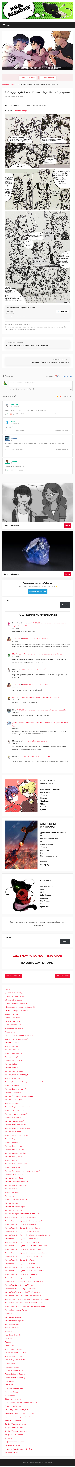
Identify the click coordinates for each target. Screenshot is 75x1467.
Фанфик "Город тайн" (13, 1420)
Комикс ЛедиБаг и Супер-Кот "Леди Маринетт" (23, 1296)
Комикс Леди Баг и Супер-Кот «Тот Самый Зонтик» (25, 1271)
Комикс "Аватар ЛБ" (12, 1043)
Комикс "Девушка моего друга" (17, 1075)
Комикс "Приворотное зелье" (16, 1164)
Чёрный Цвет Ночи (12, 1445)
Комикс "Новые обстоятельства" (17, 1128)
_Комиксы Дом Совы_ (13, 1000)
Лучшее (8, 1342)
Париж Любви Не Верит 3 (15, 1378)
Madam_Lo (15, 461)
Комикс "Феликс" (11, 1203)
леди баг (26, 327)
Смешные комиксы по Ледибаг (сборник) (21, 1403)
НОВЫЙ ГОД (10, 1363)
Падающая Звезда (12, 1367)
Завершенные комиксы (14, 1028)
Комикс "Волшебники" (13, 1060)
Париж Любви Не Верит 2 (15, 1374)
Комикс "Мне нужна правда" (16, 1114)
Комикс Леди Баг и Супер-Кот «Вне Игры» (21, 1239)
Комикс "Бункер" (11, 1057)
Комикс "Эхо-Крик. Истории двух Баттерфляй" (23, 1214)
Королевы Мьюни (12, 1328)
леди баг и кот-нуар (37, 327)
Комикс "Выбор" (11, 1064)
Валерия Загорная (22, 111)
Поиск (64, 941)
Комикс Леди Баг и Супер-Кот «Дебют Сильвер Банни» (26, 1246)
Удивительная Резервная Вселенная (19, 1413)
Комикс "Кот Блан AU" (13, 1103)
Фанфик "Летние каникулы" (15, 1424)
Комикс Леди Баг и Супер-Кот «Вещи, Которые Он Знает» (27, 1235)
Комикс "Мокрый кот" (13, 1117)
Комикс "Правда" (11, 1160)
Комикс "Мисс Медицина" (15, 1110)
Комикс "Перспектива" (13, 1146)
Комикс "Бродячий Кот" (14, 1053)
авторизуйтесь (67, 376)
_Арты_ (8, 989)
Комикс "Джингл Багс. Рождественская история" (24, 1082)
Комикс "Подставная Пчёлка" (16, 1153)
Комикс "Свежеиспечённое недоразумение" (22, 1171)
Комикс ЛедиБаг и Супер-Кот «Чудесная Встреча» (25, 1306)
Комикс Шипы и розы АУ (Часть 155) (36, 639)
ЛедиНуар (9, 1338)
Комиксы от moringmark (14, 1321)
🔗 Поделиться (62, 311)
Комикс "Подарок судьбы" (15, 1150)
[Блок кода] (27, 389)
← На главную (48, 78)
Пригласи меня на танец (14, 1388)
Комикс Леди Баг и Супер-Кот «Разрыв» (20, 1260)
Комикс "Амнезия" (12, 1050)
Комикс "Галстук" (11, 1068)
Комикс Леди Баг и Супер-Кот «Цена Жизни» (22, 1274)
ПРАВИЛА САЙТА (63, 976)
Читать (67, 526)
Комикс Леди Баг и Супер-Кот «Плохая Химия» (23, 1256)
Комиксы (11, 324)
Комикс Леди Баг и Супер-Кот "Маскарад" (21, 1217)
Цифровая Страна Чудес (14, 1442)
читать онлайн (30, 329)
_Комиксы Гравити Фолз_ (15, 996)
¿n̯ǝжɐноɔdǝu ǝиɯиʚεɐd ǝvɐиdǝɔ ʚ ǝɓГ (27, 723)
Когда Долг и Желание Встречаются (19, 1035)
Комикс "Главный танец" (14, 1071)
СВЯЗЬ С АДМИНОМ (13, 976)
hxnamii (15, 697)
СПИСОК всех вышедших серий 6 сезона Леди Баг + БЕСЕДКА (41, 710)
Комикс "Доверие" (12, 1085)
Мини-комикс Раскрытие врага (34, 741)
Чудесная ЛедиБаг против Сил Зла (18, 1449)
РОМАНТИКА (10, 1395)
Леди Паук (16, 639)
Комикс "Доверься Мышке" (15, 1089)
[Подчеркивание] (16, 389)
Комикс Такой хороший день (16, 1310)
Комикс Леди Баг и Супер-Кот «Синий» (20, 1264)
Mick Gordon (17, 654)
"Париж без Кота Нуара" (14, 1014)
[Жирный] (10, 389)
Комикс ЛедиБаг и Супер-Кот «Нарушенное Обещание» (27, 1299)
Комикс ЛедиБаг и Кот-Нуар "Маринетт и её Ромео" (25, 1281)
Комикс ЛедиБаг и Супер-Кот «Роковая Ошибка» (24, 1303)
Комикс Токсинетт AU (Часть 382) (33, 669)
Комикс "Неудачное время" (15, 1125)
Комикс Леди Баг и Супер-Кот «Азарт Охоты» (23, 1228)
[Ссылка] (30, 389)
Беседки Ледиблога (13, 1018)
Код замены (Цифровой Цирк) (16, 1039)
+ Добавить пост (28, 78)
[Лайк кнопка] (8, 312)
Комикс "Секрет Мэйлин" (14, 1175)
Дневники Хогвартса (13, 1025)
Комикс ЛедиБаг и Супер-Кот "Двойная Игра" (22, 1292)
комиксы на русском (15, 327)
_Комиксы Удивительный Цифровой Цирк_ (21, 1007)
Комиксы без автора (13, 1317)
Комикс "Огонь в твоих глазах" (16, 1135)
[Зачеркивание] (19, 389)
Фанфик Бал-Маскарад (14, 1435)
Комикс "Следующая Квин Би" (16, 1182)
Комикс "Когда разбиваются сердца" (19, 1096)
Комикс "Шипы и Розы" (13, 1210)
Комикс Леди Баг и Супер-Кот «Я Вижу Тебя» (22, 1278)
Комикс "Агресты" (12, 1046)
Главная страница (9, 84)
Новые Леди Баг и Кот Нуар (15, 1360)
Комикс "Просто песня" (14, 1167)
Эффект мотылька (12, 1452)
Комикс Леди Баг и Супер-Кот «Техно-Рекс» (22, 1267)
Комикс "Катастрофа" (13, 1093)
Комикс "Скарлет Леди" (14, 1178)
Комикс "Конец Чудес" (13, 1100)
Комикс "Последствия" (13, 1157)
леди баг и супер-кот (51, 327)
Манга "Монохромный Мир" (15, 1353)
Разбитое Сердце (12, 1392)
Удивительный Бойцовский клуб (17, 1417)
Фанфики (8, 1438)
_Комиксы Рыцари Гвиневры (16, 1003)
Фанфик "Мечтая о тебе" (14, 1427)
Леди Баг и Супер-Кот (22, 324)
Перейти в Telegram (37, 592)
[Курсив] (13, 389)
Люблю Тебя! (10, 1346)
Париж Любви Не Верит (14, 1370)
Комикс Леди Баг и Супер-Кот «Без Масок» (22, 1231)
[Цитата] (24, 389)
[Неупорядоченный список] (21, 389)
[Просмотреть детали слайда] (37, 50)
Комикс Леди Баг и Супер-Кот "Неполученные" (23, 1221)
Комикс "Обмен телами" (14, 1132)
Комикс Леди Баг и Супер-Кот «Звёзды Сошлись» (24, 1249)
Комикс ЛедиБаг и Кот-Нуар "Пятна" (19, 1285)
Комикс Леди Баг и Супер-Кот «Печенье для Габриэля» (26, 1253)
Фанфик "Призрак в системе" (16, 1431)
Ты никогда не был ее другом (16, 1410)
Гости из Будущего (12, 1021)
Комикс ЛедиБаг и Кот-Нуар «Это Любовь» (22, 1289)
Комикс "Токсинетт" (12, 1192)
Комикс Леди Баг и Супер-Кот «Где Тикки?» (22, 1242)
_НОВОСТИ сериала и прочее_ (17, 1011)
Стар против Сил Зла (13, 1406)
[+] (33, 389)
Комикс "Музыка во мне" (14, 1121)
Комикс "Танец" (11, 1189)
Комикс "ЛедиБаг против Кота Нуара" (19, 1107)
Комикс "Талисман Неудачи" (16, 1185)
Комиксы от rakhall (12, 1324)
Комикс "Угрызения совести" (16, 1199)
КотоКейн (8, 1331)
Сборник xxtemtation (13, 1399)
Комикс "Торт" (10, 1196)
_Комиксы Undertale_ (13, 993)
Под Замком (9, 1385)
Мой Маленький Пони (13, 1356)
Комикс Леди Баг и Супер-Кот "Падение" (21, 1224)
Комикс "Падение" (12, 1139)
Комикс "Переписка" (13, 1142)
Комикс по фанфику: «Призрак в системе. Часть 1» (43, 654)
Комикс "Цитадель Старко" (15, 1207)
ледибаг (21, 329)
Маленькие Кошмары (13, 1349)
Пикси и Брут (10, 1381)
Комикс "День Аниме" (13, 1078)
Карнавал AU (10, 1032)
